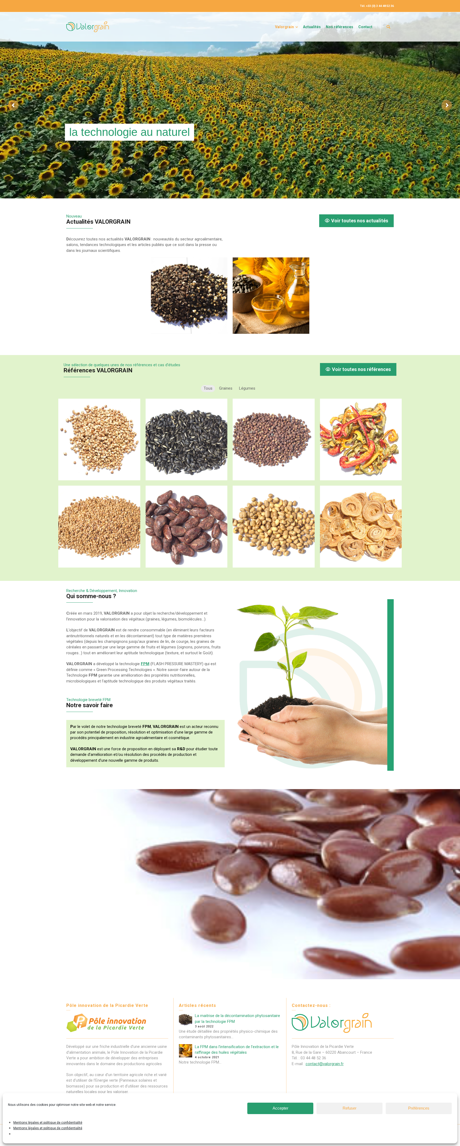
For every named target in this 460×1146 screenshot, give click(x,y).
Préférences (418, 1108)
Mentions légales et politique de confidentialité (47, 1122)
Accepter (280, 1108)
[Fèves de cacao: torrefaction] (187, 527)
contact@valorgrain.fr (325, 1063)
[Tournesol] (187, 440)
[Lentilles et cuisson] (274, 440)
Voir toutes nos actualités (359, 220)
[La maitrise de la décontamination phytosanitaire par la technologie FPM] (189, 295)
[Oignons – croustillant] (361, 527)
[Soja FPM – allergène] (274, 527)
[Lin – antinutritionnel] (99, 527)
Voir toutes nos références (361, 369)
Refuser (349, 1108)
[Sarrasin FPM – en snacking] (99, 440)
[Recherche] (388, 27)
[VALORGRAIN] (87, 26)
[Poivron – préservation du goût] (361, 440)
